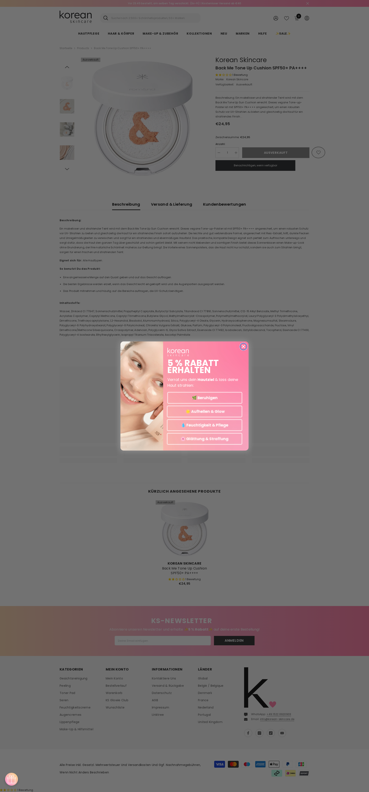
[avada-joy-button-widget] (11, 779)
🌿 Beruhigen (205, 397)
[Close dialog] (243, 346)
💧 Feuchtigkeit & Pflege (204, 425)
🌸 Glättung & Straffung (204, 438)
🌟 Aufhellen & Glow (205, 411)
